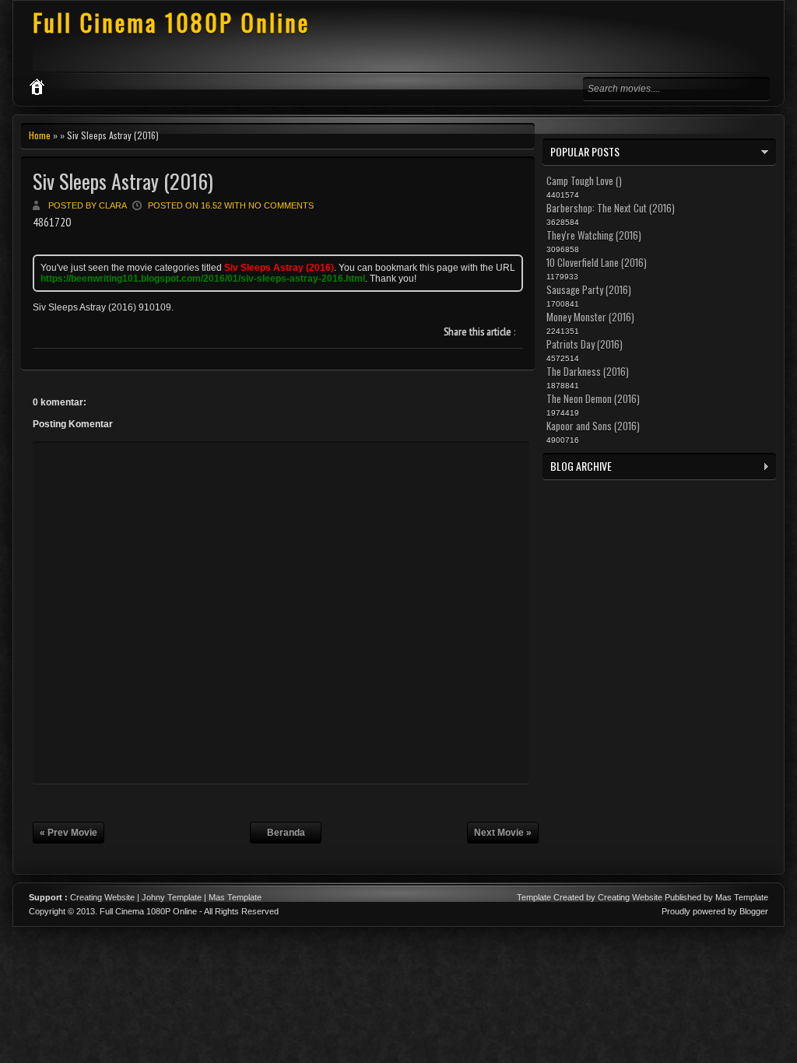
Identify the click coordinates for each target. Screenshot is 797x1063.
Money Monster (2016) (590, 317)
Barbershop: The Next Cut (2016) (610, 208)
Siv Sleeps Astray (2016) (123, 181)
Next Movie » (503, 832)
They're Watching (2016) (593, 235)
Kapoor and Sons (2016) (593, 425)
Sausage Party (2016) (588, 289)
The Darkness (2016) (587, 371)
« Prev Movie (68, 832)
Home (40, 135)
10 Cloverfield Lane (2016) (596, 262)
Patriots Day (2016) (584, 344)
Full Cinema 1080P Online (171, 22)
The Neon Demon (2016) (593, 398)
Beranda (286, 832)
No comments (281, 205)
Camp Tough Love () (584, 180)
